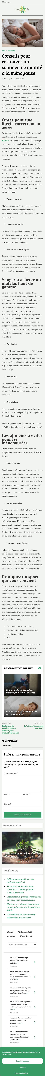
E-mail (26, 794)
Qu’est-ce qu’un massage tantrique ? (33, 727)
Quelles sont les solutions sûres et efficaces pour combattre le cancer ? (10, 729)
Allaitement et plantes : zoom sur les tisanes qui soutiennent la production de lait (23, 907)
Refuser (22, 1068)
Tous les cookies (22, 1061)
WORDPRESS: (7, 745)
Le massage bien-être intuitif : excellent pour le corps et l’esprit (21, 853)
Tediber (5, 140)
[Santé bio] (22, 12)
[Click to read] (22, 685)
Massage (11, 936)
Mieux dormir (26, 936)
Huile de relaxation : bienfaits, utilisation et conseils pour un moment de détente (20, 889)
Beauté (10, 932)
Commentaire (10, 773)
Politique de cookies (21, 1073)
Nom (6, 794)
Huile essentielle (25, 932)
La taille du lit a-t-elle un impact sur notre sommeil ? (21, 713)
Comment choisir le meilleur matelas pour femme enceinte (20, 691)
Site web (7, 804)
